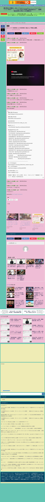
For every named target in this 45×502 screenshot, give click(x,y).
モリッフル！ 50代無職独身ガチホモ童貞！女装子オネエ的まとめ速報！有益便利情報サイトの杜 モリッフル (22, 462)
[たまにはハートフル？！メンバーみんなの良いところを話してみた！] (38, 218)
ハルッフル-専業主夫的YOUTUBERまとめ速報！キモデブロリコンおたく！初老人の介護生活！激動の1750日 (21, 437)
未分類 (8, 25)
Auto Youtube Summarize (17, 194)
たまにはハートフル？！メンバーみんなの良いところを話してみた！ (38, 226)
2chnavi (2, 363)
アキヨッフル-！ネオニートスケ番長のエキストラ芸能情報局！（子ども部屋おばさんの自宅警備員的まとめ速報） (22, 456)
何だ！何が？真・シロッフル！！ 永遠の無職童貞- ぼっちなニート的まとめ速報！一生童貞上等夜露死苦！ (21, 428)
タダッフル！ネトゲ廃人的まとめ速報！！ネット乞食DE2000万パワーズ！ (15, 421)
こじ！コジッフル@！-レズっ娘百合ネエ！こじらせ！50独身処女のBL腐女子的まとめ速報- (18, 426)
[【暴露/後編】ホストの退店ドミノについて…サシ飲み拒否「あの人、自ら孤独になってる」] (12, 217)
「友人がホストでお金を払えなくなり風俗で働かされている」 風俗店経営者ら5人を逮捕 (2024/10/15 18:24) (25, 224)
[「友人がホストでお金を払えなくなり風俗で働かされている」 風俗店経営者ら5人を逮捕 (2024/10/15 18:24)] (25, 217)
